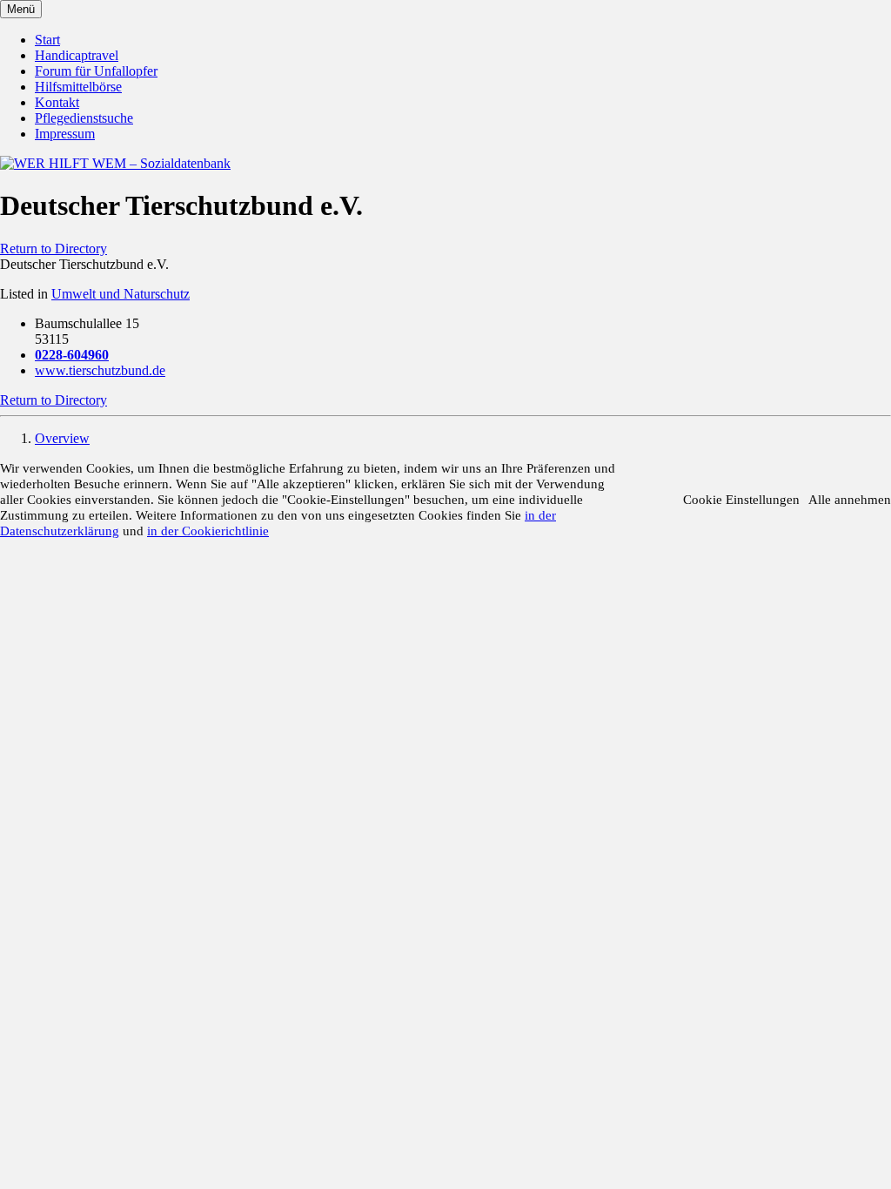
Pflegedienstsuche (84, 118)
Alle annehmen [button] (849, 500)
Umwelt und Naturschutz (120, 293)
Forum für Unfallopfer (96, 71)
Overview (62, 438)
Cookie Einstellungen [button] (741, 500)
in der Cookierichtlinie (208, 531)
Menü (21, 9)
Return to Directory (53, 248)
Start (47, 39)
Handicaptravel (76, 55)
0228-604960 (72, 354)
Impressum (65, 133)
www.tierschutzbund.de (100, 370)
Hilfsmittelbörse (78, 86)
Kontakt (57, 102)
